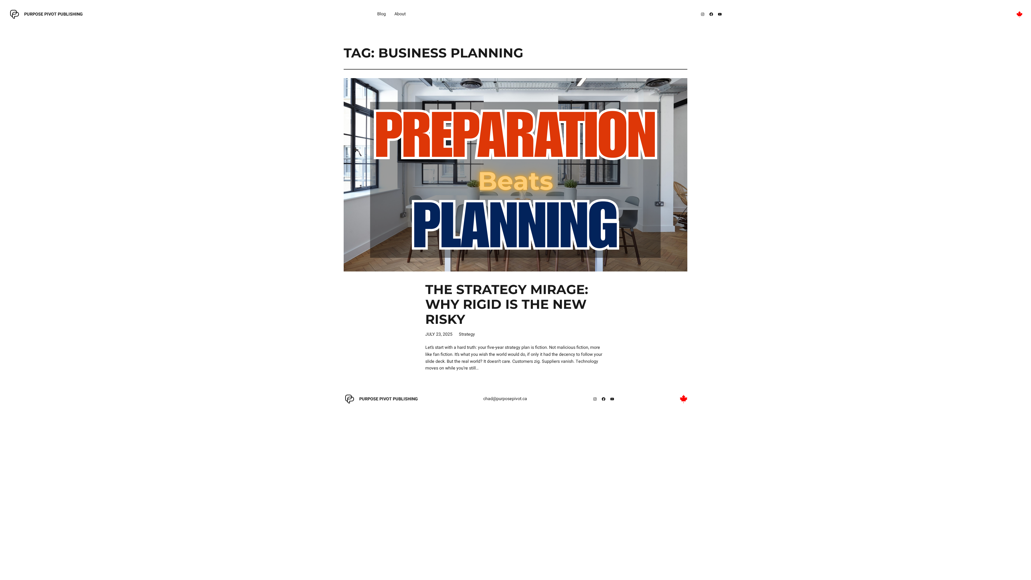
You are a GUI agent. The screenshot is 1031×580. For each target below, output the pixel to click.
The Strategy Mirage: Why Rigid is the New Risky (506, 304)
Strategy (467, 334)
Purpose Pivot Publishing (53, 14)
